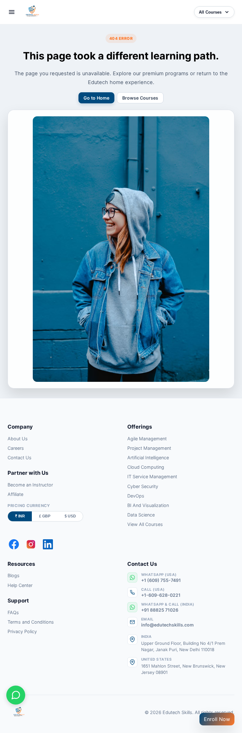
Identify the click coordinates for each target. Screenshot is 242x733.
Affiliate (15, 494)
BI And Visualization (148, 505)
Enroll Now (217, 719)
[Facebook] (14, 544)
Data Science (141, 514)
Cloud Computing (145, 467)
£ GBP (44, 516)
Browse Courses (140, 98)
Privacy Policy (22, 631)
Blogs (14, 575)
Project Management (149, 448)
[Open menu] (12, 12)
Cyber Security (142, 486)
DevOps (135, 495)
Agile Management (147, 438)
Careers (16, 448)
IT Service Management (152, 476)
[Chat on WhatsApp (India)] (15, 695)
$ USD (70, 516)
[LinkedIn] (48, 544)
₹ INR (20, 516)
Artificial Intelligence (148, 457)
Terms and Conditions (31, 622)
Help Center (20, 585)
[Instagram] (31, 544)
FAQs (13, 612)
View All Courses (145, 524)
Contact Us (20, 457)
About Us (18, 438)
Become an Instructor (30, 484)
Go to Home (96, 98)
